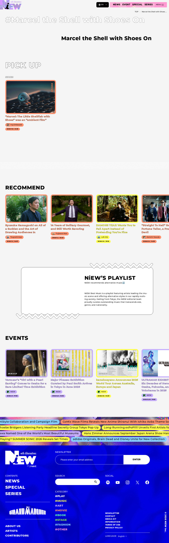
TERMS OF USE (112, 525)
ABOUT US (13, 526)
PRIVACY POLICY (114, 528)
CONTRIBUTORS (17, 536)
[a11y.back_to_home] (11, 5)
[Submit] (96, 482)
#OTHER (61, 529)
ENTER (136, 460)
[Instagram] (127, 483)
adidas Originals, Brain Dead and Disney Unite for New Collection (114, 439)
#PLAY (60, 496)
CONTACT (110, 516)
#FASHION (63, 525)
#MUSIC (61, 501)
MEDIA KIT (110, 519)
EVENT (126, 5)
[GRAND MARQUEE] (27, 510)
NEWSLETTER (63, 452)
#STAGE (61, 520)
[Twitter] (137, 483)
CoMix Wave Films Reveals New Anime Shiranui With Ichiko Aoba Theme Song (110, 422)
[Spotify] (108, 483)
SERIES (149, 5)
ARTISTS (11, 531)
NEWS (116, 5)
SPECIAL (137, 5)
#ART (59, 506)
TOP (136, 12)
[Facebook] (147, 483)
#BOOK (60, 515)
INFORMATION (112, 522)
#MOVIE (61, 510)
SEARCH (60, 476)
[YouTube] (117, 483)
